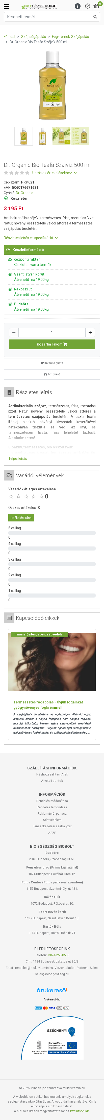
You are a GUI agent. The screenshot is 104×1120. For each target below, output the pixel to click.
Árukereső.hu (52, 999)
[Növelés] (90, 332)
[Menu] (78, 6)
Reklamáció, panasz (52, 813)
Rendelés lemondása (52, 807)
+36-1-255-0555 (58, 955)
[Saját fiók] (87, 6)
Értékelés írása (21, 518)
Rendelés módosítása (52, 801)
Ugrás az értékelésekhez (52, 173)
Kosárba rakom (50, 344)
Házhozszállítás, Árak (52, 774)
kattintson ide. (80, 1111)
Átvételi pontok (52, 781)
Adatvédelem (52, 820)
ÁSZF (52, 833)
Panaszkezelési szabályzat (52, 826)
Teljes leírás (17, 458)
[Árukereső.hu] (52, 992)
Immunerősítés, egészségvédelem (39, 634)
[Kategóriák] (6, 7)
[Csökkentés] (14, 332)
